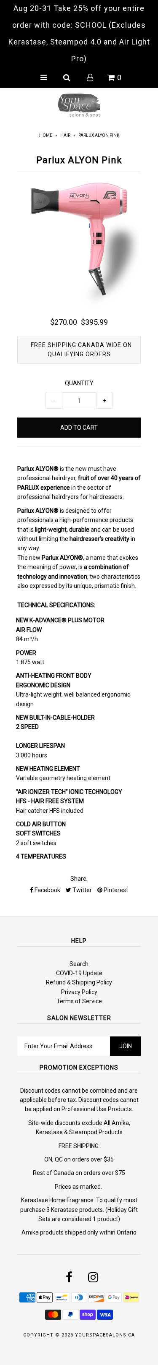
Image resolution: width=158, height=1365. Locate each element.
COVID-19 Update (79, 973)
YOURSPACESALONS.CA (105, 1335)
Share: (79, 878)
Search (79, 963)
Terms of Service (79, 1001)
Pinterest (115, 890)
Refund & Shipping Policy (79, 982)
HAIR (65, 135)
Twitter (81, 890)
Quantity (79, 383)
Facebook (46, 890)
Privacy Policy (79, 992)
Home (45, 135)
